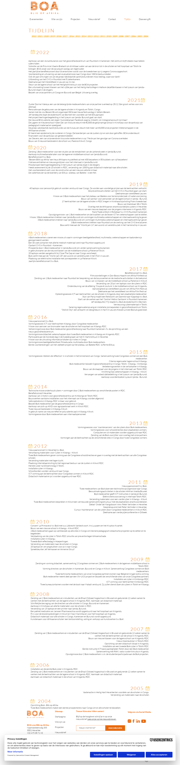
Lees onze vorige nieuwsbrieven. (101, 719)
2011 (102, 36)
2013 (90, 36)
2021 (40, 36)
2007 (127, 36)
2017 (65, 36)
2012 (96, 36)
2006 (133, 36)
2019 (52, 36)
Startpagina (60, 716)
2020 (46, 36)
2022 (34, 36)
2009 (115, 36)
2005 (139, 36)
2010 (108, 36)
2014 (84, 36)
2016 (71, 36)
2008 (121, 36)
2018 (58, 36)
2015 (77, 36)
